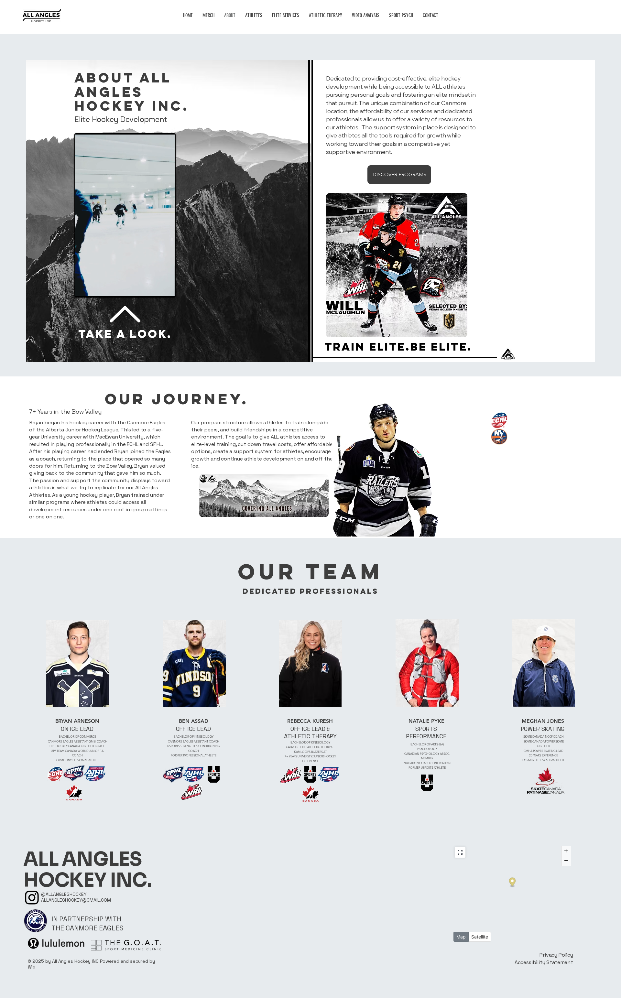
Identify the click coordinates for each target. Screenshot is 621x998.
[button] (166, 289)
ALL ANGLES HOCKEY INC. (87, 869)
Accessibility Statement (544, 962)
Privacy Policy (556, 954)
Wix (31, 967)
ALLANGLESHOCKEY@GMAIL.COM (76, 900)
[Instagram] (32, 897)
